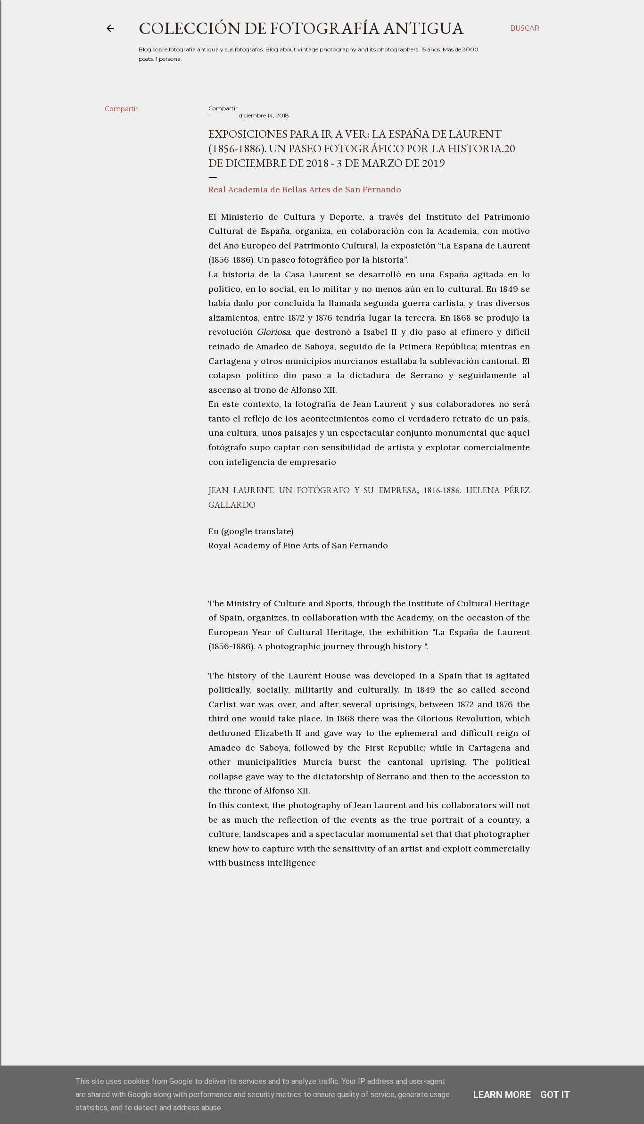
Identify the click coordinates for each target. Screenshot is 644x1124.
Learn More (502, 1094)
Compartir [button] (121, 109)
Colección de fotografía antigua (301, 28)
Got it (555, 1094)
